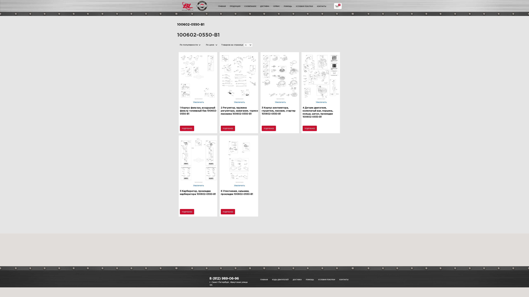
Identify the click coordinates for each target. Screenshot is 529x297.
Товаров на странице (232, 45)
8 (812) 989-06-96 (224, 278)
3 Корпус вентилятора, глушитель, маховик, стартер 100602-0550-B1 (278, 111)
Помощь (288, 6)
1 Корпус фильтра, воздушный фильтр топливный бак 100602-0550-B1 (198, 111)
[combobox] (248, 45)
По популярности (189, 45)
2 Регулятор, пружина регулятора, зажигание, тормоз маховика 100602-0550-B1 (239, 111)
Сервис (276, 6)
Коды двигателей (280, 279)
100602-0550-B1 (190, 24)
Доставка (264, 6)
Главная (222, 6)
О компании (250, 6)
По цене (210, 45)
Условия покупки (304, 6)
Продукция (235, 6)
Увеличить (198, 102)
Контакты (321, 6)
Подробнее (187, 128)
